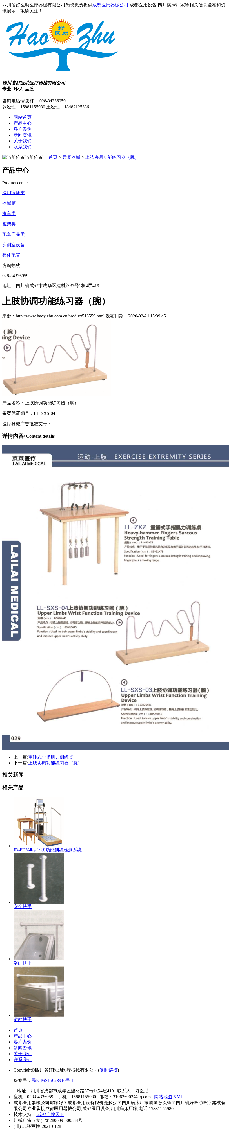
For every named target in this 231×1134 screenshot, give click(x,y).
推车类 (9, 213)
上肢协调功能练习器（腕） (112, 157)
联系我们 (23, 146)
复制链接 (108, 1070)
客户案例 (23, 129)
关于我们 (23, 140)
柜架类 (9, 224)
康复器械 (71, 157)
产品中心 (23, 123)
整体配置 (11, 255)
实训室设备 (13, 244)
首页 (52, 157)
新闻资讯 (23, 135)
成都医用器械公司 (110, 5)
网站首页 (23, 117)
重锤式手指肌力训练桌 (50, 757)
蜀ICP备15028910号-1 (53, 1080)
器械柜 (9, 203)
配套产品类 (13, 234)
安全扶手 (23, 906)
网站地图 (163, 1096)
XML (178, 1096)
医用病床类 (13, 192)
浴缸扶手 (23, 963)
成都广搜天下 (50, 1114)
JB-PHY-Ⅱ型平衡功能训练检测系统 (48, 849)
